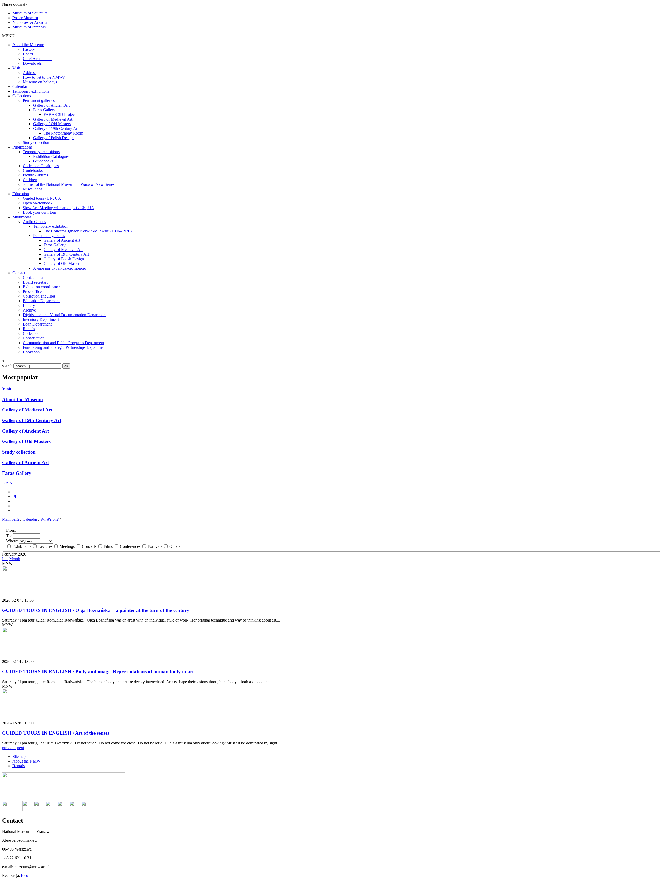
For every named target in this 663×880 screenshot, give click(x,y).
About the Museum (22, 399)
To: (9, 536)
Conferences (130, 546)
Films (108, 546)
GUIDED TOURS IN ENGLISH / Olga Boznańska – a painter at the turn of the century (95, 610)
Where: (12, 541)
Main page (11, 519)
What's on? (49, 519)
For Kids (155, 546)
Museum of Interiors (29, 27)
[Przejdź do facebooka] (12, 501)
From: (11, 530)
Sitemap (19, 756)
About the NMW (26, 761)
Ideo (24, 875)
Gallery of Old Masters (26, 441)
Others (174, 546)
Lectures (45, 546)
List (5, 559)
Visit (6, 388)
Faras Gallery (16, 473)
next (20, 747)
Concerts (89, 546)
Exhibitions (21, 546)
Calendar (30, 519)
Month (14, 559)
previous (9, 747)
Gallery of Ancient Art (25, 431)
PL (14, 496)
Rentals (18, 766)
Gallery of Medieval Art (27, 409)
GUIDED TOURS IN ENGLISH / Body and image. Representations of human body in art (98, 671)
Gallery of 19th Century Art (31, 420)
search (7, 366)
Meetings (67, 546)
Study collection (19, 452)
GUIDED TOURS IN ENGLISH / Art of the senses (55, 733)
